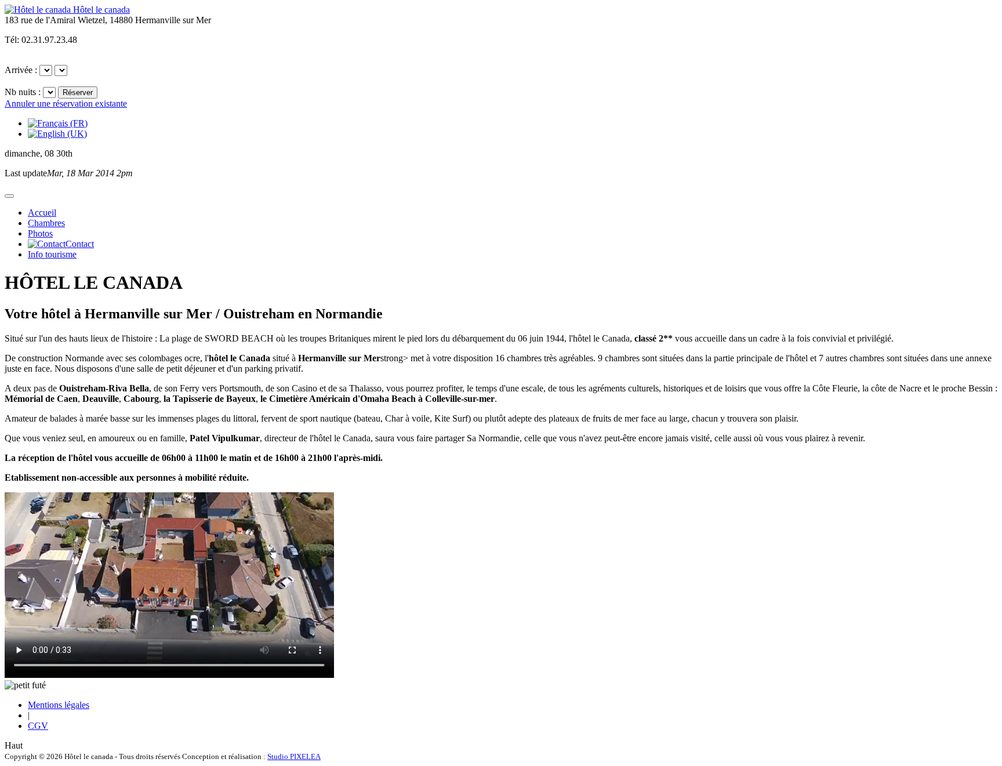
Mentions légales (58, 705)
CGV (38, 726)
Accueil (42, 212)
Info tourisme (52, 254)
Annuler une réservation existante (66, 103)
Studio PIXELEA (294, 756)
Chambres (46, 223)
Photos (40, 233)
